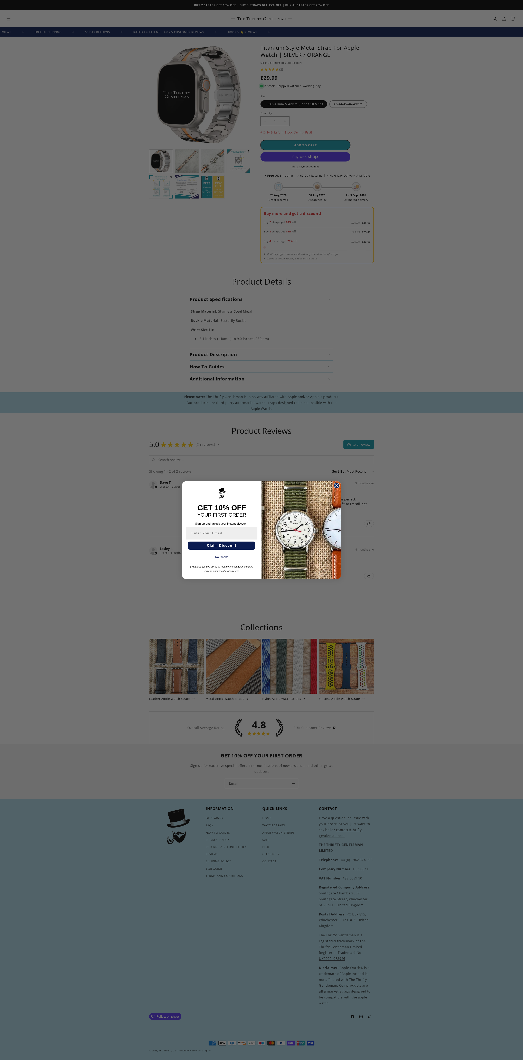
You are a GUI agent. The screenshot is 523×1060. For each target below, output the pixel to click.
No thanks (221, 557)
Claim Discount (221, 545)
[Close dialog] (336, 485)
